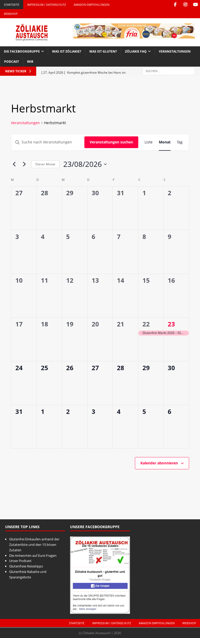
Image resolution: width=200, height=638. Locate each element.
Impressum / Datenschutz (46, 5)
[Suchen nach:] (169, 70)
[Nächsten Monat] (24, 164)
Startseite (11, 5)
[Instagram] (185, 4)
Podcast (11, 61)
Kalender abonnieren (159, 462)
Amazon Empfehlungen (91, 5)
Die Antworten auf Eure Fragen (33, 555)
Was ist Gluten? (103, 51)
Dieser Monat (45, 164)
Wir (30, 61)
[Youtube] (195, 4)
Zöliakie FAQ (136, 51)
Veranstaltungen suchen (111, 142)
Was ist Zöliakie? (66, 51)
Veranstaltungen (175, 51)
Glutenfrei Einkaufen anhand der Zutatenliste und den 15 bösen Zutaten (34, 544)
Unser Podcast (20, 560)
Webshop (11, 14)
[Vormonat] (14, 164)
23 (171, 324)
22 (146, 324)
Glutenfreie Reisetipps (26, 566)
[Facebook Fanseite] (175, 4)
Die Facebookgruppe (22, 51)
